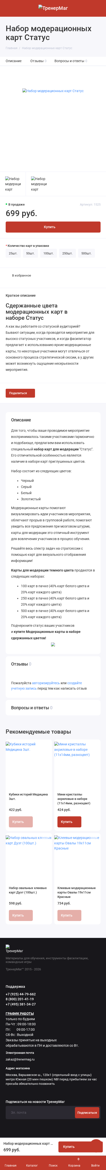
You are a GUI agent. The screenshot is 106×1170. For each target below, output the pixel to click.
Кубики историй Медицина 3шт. (28, 797)
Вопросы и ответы (71, 61)
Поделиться (18, 393)
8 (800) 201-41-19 (20, 999)
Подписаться (87, 1112)
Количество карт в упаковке (28, 246)
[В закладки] (45, 745)
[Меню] (8, 8)
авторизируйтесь (46, 683)
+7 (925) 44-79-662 (21, 994)
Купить (66, 822)
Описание (13, 61)
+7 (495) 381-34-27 (21, 1004)
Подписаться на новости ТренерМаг (35, 1102)
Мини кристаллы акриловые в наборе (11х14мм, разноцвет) (73, 799)
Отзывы (38, 61)
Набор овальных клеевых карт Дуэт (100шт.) (28, 890)
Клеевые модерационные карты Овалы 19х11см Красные (76, 892)
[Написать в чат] (96, 1145)
